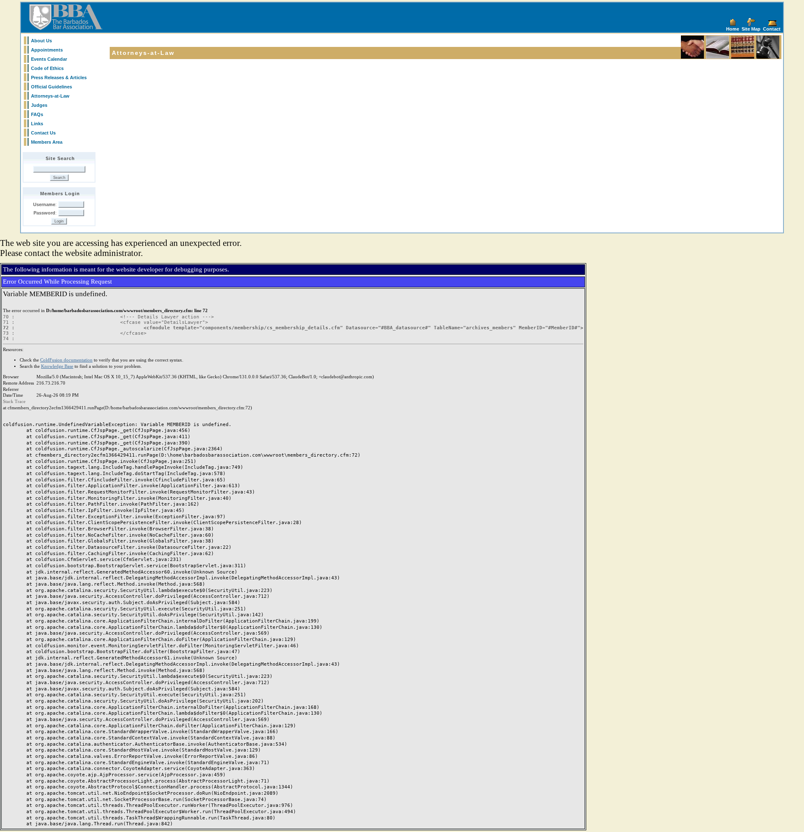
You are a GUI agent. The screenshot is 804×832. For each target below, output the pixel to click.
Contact (772, 28)
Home (732, 28)
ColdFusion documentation (66, 360)
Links (37, 123)
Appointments (47, 49)
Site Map (751, 28)
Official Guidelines (51, 86)
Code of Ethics (47, 68)
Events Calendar (49, 59)
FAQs (37, 114)
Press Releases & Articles (59, 77)
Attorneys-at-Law (50, 95)
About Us (41, 40)
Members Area (46, 142)
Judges (39, 105)
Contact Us (43, 132)
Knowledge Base (57, 366)
